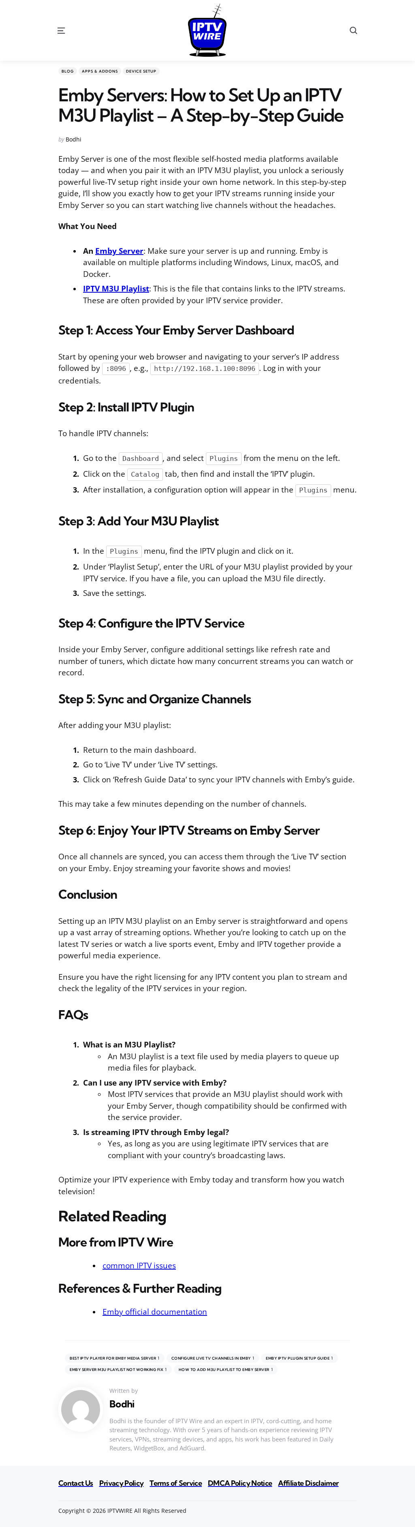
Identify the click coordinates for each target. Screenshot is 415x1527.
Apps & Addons (100, 71)
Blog (68, 71)
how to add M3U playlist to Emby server (226, 1369)
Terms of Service (176, 1483)
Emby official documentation (155, 1311)
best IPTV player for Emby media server (115, 1358)
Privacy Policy (121, 1483)
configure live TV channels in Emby (213, 1358)
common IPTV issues (139, 1265)
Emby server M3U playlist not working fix (118, 1369)
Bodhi (73, 139)
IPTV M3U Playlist (116, 288)
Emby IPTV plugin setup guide (299, 1358)
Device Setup (141, 71)
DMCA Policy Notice (240, 1483)
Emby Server (119, 251)
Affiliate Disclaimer (308, 1483)
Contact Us (75, 1483)
